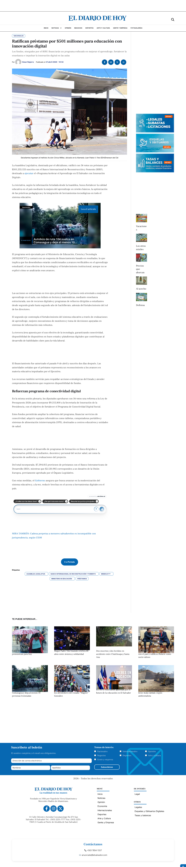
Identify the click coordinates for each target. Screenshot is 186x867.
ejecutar (29, 173)
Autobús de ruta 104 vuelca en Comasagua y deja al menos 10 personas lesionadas (26, 692)
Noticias (101, 798)
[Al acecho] (141, 281)
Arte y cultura (154, 755)
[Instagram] (53, 808)
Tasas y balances (143, 815)
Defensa (140, 305)
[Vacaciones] (141, 218)
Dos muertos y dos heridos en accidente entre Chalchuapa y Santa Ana (112, 654)
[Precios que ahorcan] (141, 258)
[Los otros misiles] (141, 238)
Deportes (127, 755)
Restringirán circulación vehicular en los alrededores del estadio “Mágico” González (71, 692)
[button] (172, 19)
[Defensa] (141, 297)
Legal (137, 794)
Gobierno (40, 480)
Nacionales (102, 751)
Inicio (100, 794)
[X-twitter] (60, 808)
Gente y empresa (105, 759)
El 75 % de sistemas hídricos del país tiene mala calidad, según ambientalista (155, 692)
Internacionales (130, 751)
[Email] (111, 62)
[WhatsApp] (123, 62)
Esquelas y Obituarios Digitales (149, 811)
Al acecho (141, 288)
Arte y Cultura (104, 818)
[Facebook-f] (46, 808)
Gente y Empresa (106, 822)
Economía (102, 806)
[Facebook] (104, 62)
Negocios (101, 755)
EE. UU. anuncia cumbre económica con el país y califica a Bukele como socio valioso (155, 654)
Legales (138, 807)
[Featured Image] (72, 649)
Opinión (152, 751)
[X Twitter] (117, 62)
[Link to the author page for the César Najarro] (18, 62)
